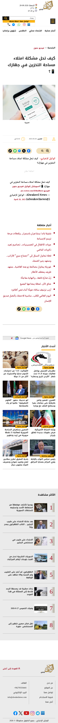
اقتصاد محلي (35, 31)
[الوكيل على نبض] (43, 713)
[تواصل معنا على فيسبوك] (13, 24)
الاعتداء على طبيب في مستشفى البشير (22, 541)
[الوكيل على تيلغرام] (38, 713)
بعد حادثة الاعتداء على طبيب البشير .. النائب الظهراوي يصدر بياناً (18, 524)
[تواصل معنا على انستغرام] (24, 24)
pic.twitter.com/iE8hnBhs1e (32, 191)
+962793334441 (20, 688)
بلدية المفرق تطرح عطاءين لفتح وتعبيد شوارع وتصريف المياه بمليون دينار (15, 462)
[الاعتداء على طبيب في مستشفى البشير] (40, 541)
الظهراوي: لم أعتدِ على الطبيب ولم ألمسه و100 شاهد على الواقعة (18, 575)
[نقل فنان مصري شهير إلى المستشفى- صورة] (40, 625)
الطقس (22, 31)
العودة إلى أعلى (10, 668)
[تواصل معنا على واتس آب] (19, 24)
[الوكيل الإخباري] (46, 7)
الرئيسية (51, 48)
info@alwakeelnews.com (17, 697)
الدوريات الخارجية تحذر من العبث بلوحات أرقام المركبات (20, 558)
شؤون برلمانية (9, 31)
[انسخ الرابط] (10, 151)
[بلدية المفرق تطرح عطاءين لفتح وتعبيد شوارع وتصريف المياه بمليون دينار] (15, 447)
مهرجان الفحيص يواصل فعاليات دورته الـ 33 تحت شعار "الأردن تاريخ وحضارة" (42, 373)
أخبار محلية (50, 31)
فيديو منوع (39, 48)
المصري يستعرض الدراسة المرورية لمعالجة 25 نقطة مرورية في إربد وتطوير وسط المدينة (16, 432)
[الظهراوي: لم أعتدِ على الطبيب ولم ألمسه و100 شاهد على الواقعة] (40, 574)
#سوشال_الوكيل (32, 186)
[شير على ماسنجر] (19, 150)
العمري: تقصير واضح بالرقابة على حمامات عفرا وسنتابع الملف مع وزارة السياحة (43, 403)
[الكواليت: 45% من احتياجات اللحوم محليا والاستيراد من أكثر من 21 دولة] (15, 359)
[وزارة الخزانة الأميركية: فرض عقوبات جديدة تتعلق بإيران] (42, 418)
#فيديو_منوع (18, 186)
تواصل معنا (48, 692)
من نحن (50, 683)
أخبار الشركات (20, 397)
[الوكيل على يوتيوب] (26, 713)
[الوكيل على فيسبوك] (15, 713)
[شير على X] (24, 151)
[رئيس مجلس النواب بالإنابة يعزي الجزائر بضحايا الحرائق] (42, 447)
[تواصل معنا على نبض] (29, 24)
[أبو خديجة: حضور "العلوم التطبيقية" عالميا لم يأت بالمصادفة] (15, 389)
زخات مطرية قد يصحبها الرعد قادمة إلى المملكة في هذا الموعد (19, 591)
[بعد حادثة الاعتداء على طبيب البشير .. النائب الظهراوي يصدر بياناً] (40, 524)
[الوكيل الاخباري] (47, 669)
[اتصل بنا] (9, 24)
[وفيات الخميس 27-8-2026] (40, 608)
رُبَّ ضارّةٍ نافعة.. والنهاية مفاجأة (36, 278)
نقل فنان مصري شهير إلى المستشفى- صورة (20, 625)
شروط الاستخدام (46, 697)
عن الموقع (48, 688)
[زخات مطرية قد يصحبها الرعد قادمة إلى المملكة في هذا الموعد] (40, 591)
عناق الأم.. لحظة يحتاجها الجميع (35, 284)
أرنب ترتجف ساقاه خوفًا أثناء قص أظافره (31, 290)
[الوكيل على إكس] (21, 713)
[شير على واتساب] (15, 151)
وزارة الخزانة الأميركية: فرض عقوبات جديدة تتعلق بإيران (43, 432)
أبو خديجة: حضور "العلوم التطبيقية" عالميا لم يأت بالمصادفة (16, 403)
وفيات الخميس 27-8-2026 (22, 608)
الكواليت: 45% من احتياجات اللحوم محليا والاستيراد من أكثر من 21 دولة (15, 373)
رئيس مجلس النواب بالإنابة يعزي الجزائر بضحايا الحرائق (42, 461)
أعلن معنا (49, 702)
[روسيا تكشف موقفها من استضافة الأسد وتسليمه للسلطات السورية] (40, 507)
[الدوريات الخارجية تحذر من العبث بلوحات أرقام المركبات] (40, 558)
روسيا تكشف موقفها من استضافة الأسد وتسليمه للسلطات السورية (21, 507)
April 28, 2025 (20, 199)
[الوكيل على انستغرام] (32, 713)
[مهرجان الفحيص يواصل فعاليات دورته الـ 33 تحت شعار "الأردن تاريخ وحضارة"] (42, 359)
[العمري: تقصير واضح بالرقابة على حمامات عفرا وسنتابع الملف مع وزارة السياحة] (42, 389)
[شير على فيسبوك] (28, 151)
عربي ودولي (47, 426)
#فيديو (47, 191)
